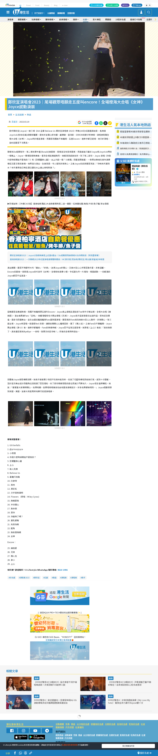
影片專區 (97, 19)
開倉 (73, 724)
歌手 (83, 577)
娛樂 (37, 678)
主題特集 (150, 19)
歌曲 (54, 577)
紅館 (46, 577)
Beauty (46, 5)
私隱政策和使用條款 (70, 745)
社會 (143, 724)
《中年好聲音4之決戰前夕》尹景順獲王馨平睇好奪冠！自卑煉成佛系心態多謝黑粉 (129, 683)
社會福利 (79, 727)
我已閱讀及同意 (128, 746)
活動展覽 (60, 724)
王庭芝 (15, 121)
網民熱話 (59, 734)
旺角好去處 (134, 724)
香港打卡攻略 (136, 19)
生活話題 (19, 114)
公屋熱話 (51, 13)
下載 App (138, 5)
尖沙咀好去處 (83, 724)
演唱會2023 (24, 577)
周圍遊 (108, 19)
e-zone (65, 5)
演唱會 (10, 19)
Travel (28, 5)
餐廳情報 (60, 727)
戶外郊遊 (69, 727)
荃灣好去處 (122, 724)
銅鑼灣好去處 (97, 724)
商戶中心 (125, 5)
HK (20, 5)
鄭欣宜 (37, 577)
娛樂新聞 (61, 13)
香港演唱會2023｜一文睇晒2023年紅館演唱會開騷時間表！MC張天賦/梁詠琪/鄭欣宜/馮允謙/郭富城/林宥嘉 (57, 259)
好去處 (12, 577)
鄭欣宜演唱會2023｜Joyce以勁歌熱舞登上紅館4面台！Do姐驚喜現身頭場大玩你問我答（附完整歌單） (55, 255)
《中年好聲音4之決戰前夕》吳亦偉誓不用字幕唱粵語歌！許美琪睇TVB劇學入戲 (55, 683)
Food (37, 5)
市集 (67, 724)
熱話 (29, 114)
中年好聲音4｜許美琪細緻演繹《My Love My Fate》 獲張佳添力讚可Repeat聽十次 (129, 701)
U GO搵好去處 (97, 5)
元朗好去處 (110, 724)
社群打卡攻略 (113, 5)
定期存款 (71, 13)
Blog (55, 5)
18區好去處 (121, 19)
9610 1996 (63, 569)
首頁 (10, 114)
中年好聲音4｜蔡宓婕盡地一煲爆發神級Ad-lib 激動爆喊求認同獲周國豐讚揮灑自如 (55, 701)
